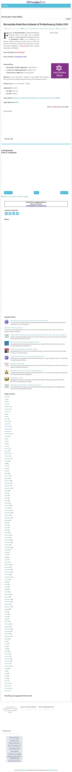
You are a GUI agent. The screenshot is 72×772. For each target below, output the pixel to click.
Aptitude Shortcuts (14, 743)
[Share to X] (10, 139)
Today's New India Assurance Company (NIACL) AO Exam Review (27, 356)
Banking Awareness (14, 761)
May (5, 399)
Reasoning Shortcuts (14, 745)
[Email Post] (5, 138)
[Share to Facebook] (12, 139)
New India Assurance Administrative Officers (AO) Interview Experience (29, 320)
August (6, 396)
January (6, 424)
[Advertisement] (21, 12)
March (6, 404)
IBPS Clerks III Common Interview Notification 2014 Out (24, 342)
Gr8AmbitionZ (22, 770)
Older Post (64, 193)
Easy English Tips (14, 748)
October (6, 411)
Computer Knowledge (14, 754)
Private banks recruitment (47, 28)
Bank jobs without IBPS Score (31, 28)
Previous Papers (14, 737)
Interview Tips (14, 740)
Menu (5, 6)
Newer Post (8, 193)
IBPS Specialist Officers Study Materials (14, 757)
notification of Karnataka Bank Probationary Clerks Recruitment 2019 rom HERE (36, 98)
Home (36, 193)
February (6, 421)
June (5, 441)
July (5, 414)
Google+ (13, 213)
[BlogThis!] (8, 139)
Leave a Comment (62, 28)
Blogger (10, 712)
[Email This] (7, 139)
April (5, 401)
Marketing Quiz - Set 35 (16, 378)
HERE (16, 102)
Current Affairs (14, 751)
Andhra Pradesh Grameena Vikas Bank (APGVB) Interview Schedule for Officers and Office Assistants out (38, 335)
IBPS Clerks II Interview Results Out (13, 327)
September (7, 406)
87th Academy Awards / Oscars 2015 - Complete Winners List (26, 370)
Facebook (6, 213)
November (7, 409)
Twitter (10, 213)
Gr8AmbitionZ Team (51, 770)
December (7, 426)
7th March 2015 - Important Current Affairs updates (23, 349)
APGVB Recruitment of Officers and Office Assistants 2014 (25, 385)
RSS (17, 213)
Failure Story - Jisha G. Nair (17, 363)
